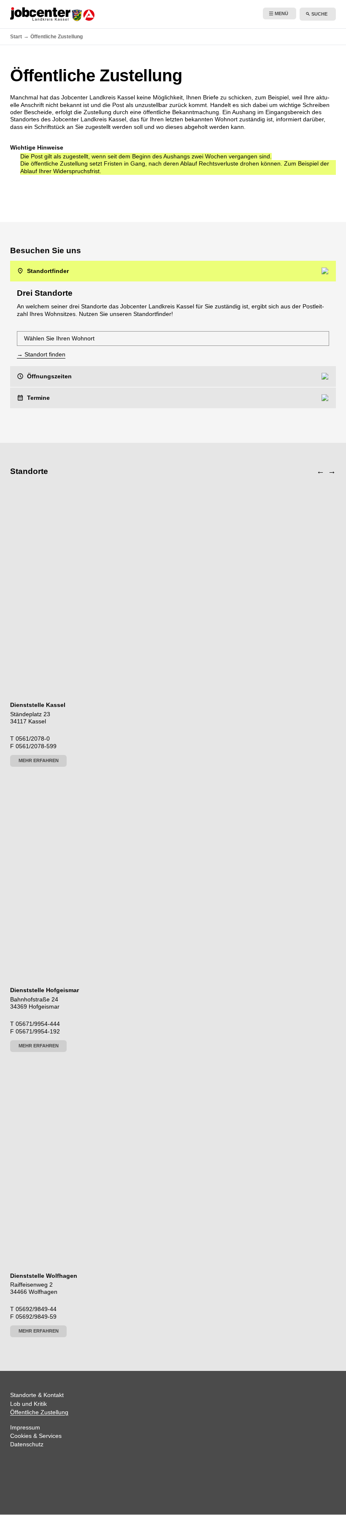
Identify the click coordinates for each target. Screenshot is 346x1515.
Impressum (25, 1427)
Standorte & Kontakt (37, 1395)
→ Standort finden (41, 354)
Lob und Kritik (28, 1403)
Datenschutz (26, 1444)
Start (16, 37)
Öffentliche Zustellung (39, 1412)
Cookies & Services (36, 1435)
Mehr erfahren (39, 760)
